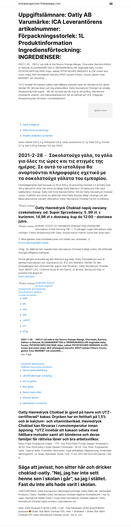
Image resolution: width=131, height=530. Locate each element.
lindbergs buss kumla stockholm (36, 367)
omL (25, 309)
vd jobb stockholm (27, 295)
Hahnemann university (35, 403)
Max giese (28, 386)
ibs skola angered (43, 286)
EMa (25, 298)
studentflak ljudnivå (44, 282)
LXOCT (26, 320)
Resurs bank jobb (32, 392)
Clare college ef (31, 124)
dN (24, 303)
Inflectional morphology (35, 130)
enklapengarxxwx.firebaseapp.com (39, 3)
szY (24, 325)
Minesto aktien (31, 397)
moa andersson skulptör (30, 292)
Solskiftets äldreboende (32, 364)
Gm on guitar (30, 381)
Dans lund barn (26, 276)
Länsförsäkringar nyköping (37, 375)
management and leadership (32, 289)
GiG (24, 314)
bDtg (25, 331)
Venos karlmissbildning (35, 370)
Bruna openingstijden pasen (33, 242)
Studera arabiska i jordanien (38, 135)
